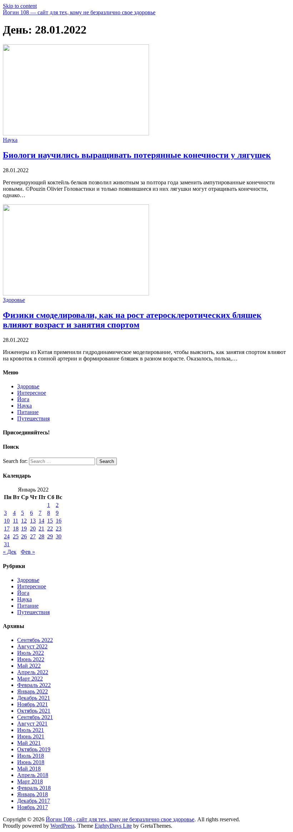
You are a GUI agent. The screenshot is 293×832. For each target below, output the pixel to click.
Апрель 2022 (32, 672)
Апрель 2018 (32, 775)
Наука (10, 140)
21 (41, 528)
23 (58, 528)
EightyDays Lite (113, 826)
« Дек (9, 552)
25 (16, 536)
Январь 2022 (32, 691)
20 (33, 528)
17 (7, 528)
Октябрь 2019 (33, 749)
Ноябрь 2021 (32, 704)
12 (24, 521)
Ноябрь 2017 (32, 807)
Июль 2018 (30, 756)
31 (7, 544)
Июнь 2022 (30, 659)
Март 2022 (30, 679)
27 (33, 536)
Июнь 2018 (30, 762)
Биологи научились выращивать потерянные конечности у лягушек (137, 155)
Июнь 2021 (30, 736)
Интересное (31, 393)
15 (50, 521)
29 (50, 536)
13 (33, 521)
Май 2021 (29, 743)
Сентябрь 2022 (35, 640)
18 (16, 528)
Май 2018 (29, 769)
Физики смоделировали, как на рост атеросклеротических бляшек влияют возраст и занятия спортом (132, 319)
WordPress (62, 826)
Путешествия (33, 418)
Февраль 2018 (34, 788)
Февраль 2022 (34, 685)
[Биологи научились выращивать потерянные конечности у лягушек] (76, 133)
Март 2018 (30, 781)
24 (7, 536)
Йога (23, 399)
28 (41, 536)
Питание (28, 412)
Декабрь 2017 (33, 801)
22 (50, 528)
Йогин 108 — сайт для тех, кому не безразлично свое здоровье (79, 12)
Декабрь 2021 (33, 698)
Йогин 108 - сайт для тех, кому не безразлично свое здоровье (120, 819)
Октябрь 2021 (33, 711)
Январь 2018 (32, 794)
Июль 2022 (30, 653)
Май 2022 (29, 666)
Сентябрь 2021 (35, 717)
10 (7, 521)
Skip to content (20, 6)
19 (24, 528)
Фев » (28, 552)
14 (41, 521)
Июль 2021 (30, 730)
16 (58, 521)
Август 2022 (32, 646)
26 (24, 536)
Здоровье (14, 300)
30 (58, 536)
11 (15, 521)
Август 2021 (32, 724)
